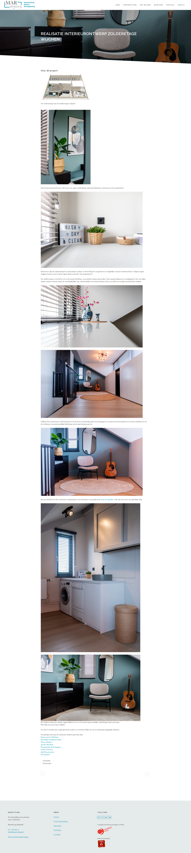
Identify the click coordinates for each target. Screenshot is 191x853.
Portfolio (57, 830)
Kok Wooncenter (47, 752)
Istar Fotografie (107, 499)
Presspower (45, 754)
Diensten (57, 826)
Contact (57, 835)
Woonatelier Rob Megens (51, 747)
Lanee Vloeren (47, 749)
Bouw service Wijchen (49, 737)
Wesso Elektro (46, 742)
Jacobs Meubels (47, 744)
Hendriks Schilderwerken (51, 740)
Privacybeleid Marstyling (18, 837)
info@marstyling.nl (16, 832)
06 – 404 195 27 (13, 829)
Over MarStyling (61, 822)
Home (56, 817)
